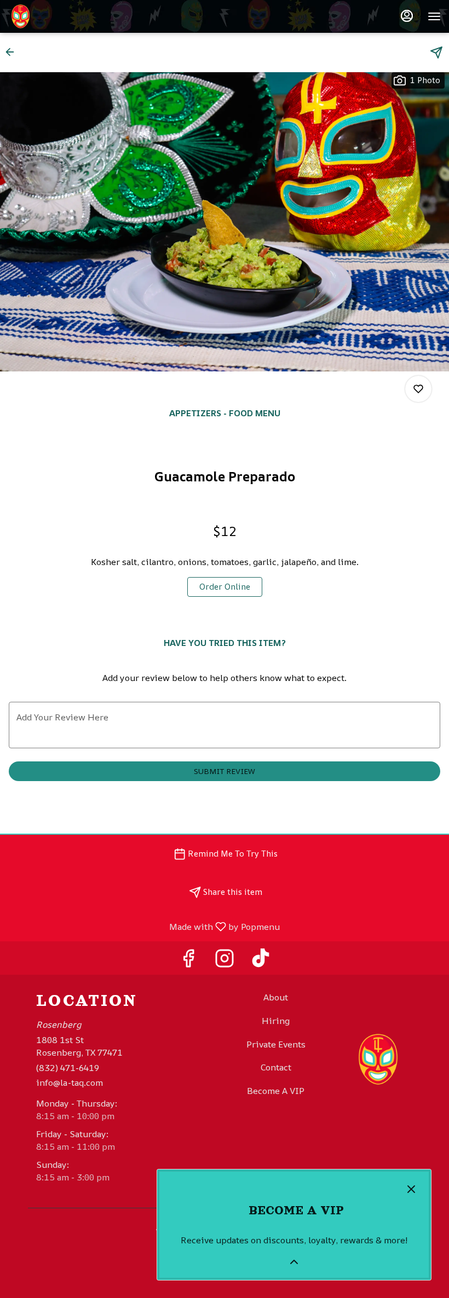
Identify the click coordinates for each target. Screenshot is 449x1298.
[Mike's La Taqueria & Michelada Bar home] (57, 16)
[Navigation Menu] (434, 16)
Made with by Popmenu (144, 926)
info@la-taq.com (69, 1082)
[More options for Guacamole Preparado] (418, 389)
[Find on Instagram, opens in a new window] (224, 961)
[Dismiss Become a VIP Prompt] (411, 1189)
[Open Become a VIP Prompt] (294, 1261)
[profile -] (406, 15)
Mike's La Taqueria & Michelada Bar (378, 1059)
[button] (13, 52)
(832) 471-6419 (67, 1068)
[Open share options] (436, 52)
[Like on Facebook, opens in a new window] (188, 961)
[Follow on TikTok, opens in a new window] (260, 961)
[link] (224, 587)
